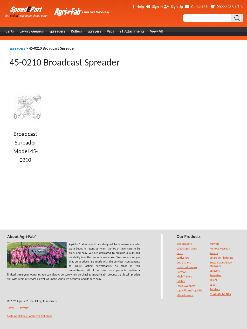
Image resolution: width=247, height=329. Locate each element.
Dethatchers (184, 262)
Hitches (181, 281)
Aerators (215, 289)
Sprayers (94, 31)
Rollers (76, 31)
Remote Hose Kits (220, 248)
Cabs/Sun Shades (187, 248)
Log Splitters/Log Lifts (189, 290)
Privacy (24, 308)
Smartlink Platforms (221, 258)
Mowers (214, 244)
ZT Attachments (132, 31)
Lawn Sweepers (32, 31)
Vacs (110, 31)
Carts (10, 31)
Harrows (181, 272)
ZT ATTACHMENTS (220, 294)
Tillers (213, 280)
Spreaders (57, 31)
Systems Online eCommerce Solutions (29, 316)
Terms (10, 308)
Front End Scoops (187, 267)
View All (156, 31)
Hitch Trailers (184, 276)
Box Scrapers (184, 244)
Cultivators (183, 258)
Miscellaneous (185, 295)
